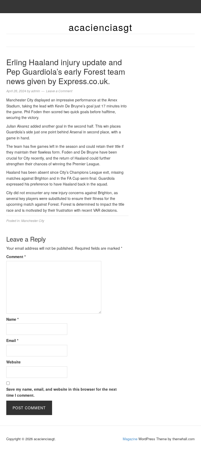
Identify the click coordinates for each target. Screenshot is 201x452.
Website (13, 361)
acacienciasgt (100, 27)
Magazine (130, 438)
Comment (16, 256)
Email (12, 340)
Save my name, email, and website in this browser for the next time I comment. (61, 391)
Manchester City (32, 220)
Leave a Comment (59, 91)
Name (12, 319)
